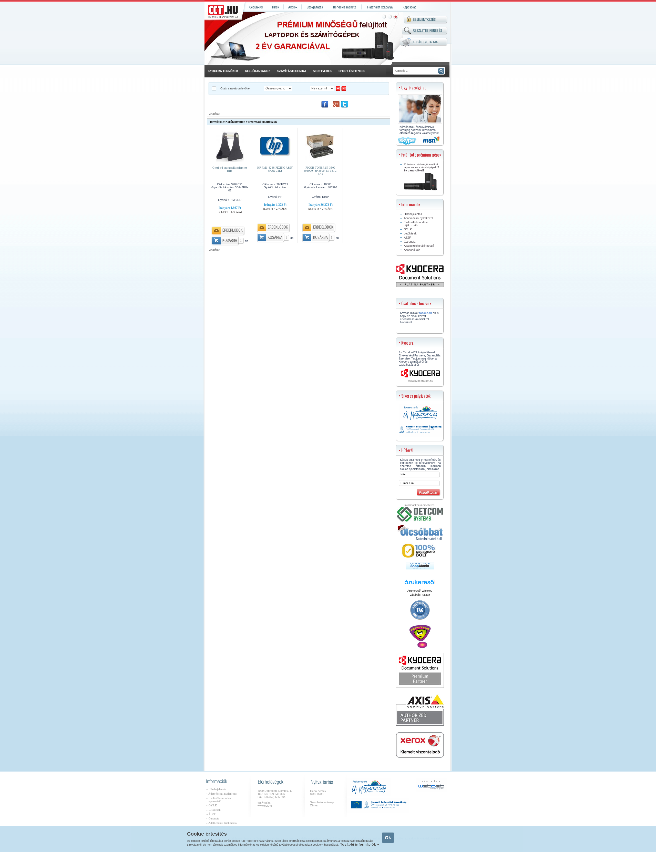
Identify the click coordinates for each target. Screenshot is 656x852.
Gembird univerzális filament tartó (229, 169)
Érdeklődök (232, 231)
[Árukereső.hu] (420, 584)
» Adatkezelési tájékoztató (221, 822)
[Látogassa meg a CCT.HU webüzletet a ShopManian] (420, 568)
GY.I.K (408, 229)
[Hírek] (275, 7)
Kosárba (229, 241)
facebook (425, 312)
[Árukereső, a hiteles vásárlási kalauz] (420, 619)
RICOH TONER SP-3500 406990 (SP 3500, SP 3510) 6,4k (320, 170)
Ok (388, 837)
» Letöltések (213, 809)
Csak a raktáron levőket (235, 88)
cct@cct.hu (264, 802)
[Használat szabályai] (380, 7)
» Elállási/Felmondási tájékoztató (218, 799)
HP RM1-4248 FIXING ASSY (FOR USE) (275, 169)
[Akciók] (293, 7)
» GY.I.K (211, 805)
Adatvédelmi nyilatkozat (418, 218)
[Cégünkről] (255, 7)
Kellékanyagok (235, 121)
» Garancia (212, 818)
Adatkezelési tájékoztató (419, 245)
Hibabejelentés (413, 213)
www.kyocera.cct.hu (420, 380)
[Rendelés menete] (345, 7)
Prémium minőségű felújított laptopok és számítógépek (421, 167)
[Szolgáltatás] (315, 7)
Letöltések (410, 233)
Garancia (409, 241)
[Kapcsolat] (408, 7)
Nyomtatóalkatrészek (262, 121)
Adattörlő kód (412, 249)
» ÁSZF (211, 814)
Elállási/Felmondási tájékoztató (415, 224)
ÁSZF (407, 237)
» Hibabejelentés (216, 789)
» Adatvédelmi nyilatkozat (221, 793)
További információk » (359, 844)
